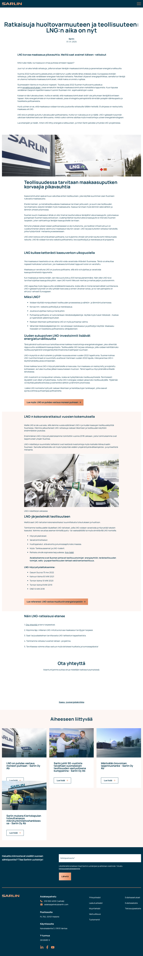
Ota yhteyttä (31, 624)
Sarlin (71, 38)
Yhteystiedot (95, 897)
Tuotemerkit (94, 919)
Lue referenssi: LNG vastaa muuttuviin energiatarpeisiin (55, 601)
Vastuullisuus (95, 914)
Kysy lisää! (69, 552)
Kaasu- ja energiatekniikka (71, 702)
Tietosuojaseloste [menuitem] (133, 908)
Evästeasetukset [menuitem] (132, 897)
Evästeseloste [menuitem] (131, 903)
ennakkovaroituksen (31, 87)
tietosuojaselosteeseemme (69, 868)
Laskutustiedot (96, 903)
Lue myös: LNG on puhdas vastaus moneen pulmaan (52, 402)
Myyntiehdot (94, 908)
